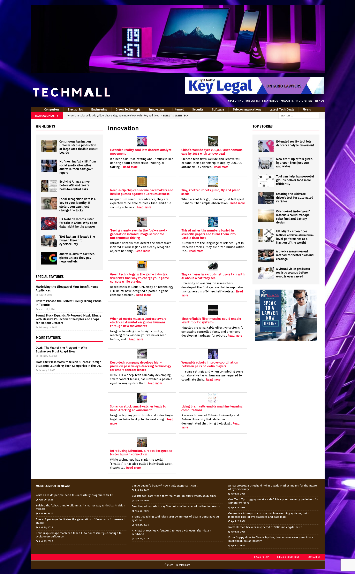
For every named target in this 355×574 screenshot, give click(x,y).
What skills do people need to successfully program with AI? (74, 495)
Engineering (99, 109)
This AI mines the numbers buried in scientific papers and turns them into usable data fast (208, 234)
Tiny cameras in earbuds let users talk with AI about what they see (212, 276)
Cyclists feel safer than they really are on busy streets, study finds (174, 495)
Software (218, 109)
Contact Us (314, 557)
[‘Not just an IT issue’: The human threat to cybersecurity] (49, 241)
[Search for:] (298, 115)
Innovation (156, 109)
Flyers (307, 109)
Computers (51, 109)
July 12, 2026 (45, 294)
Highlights (45, 126)
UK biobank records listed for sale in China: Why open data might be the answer (78, 222)
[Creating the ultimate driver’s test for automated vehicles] (266, 198)
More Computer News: (53, 486)
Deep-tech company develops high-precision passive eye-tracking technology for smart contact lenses (140, 366)
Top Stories (262, 126)
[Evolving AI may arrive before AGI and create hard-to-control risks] (49, 186)
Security (198, 109)
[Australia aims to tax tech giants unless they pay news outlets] (49, 258)
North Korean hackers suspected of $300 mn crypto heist (265, 527)
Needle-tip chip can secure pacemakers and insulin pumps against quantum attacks (141, 192)
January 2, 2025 (47, 370)
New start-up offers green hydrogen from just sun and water (294, 162)
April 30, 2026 (46, 499)
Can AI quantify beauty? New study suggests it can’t (164, 485)
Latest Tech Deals (282, 109)
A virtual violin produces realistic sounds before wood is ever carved (293, 272)
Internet (178, 109)
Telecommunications (247, 109)
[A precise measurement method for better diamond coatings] (266, 256)
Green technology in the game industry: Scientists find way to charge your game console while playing (139, 278)
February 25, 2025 (48, 355)
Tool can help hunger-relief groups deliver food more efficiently (295, 180)
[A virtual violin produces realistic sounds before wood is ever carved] (266, 273)
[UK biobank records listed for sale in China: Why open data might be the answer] (49, 223)
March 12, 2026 (46, 309)
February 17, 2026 (48, 327)
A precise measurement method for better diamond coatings (295, 255)
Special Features (50, 277)
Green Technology (128, 109)
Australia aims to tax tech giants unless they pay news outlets (77, 257)
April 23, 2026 (238, 493)
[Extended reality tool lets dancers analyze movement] (266, 146)
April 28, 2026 (142, 490)
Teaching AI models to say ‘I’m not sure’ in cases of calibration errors (176, 506)
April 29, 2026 (46, 527)
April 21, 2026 (238, 545)
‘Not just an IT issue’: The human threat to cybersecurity (77, 240)
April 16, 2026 (142, 524)
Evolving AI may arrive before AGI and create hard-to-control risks (74, 185)
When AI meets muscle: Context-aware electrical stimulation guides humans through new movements (138, 322)
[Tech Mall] (178, 70)
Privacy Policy (261, 557)
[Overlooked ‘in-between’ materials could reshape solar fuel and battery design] (266, 215)
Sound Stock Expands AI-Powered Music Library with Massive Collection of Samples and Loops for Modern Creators (68, 319)
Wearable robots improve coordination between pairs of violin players (209, 364)
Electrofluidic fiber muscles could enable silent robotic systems (211, 320)
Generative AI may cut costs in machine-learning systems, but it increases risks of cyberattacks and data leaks (268, 515)
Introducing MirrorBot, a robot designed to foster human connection (141, 452)
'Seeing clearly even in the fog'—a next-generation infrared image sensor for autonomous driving (138, 234)
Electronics (75, 109)
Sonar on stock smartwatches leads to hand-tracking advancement (138, 408)
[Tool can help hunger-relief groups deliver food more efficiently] (266, 181)
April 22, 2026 (142, 511)
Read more (130, 167)
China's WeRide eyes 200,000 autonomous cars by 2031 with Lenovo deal (211, 151)
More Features (48, 338)
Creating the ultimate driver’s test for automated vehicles (294, 197)
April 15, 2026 (142, 538)
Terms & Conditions (288, 557)
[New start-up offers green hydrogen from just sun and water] (266, 163)
